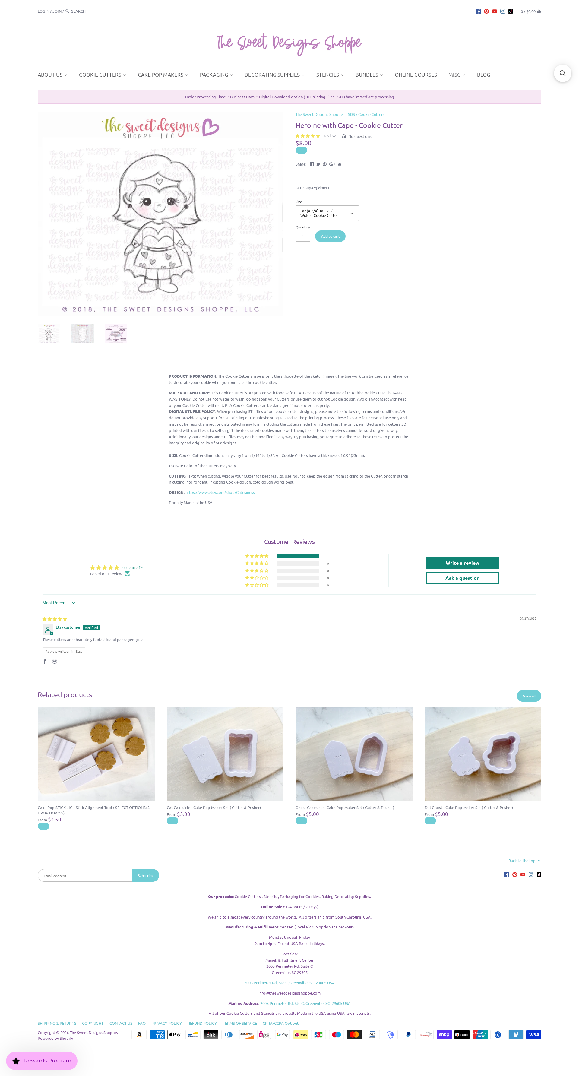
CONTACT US (120, 1023)
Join (57, 11)
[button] (308, 135)
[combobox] (88, 11)
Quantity (303, 227)
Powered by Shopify (55, 1038)
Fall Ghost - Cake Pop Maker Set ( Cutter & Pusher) (469, 807)
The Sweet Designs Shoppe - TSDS (325, 114)
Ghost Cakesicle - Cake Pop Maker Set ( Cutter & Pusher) (345, 807)
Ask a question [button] (462, 578)
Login (43, 11)
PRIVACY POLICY (166, 1023)
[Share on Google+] (332, 163)
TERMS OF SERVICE (240, 1023)
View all (529, 696)
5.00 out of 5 (132, 567)
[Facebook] (478, 11)
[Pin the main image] (325, 163)
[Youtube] (494, 11)
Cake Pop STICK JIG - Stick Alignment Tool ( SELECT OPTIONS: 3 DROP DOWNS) (94, 810)
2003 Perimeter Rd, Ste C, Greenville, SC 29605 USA (289, 982)
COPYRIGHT (92, 1023)
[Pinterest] (486, 11)
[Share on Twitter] (318, 163)
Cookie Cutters (371, 114)
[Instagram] (502, 11)
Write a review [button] (462, 563)
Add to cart (330, 236)
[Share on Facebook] (312, 163)
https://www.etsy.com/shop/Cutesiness (220, 492)
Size (299, 201)
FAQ (142, 1023)
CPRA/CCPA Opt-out (281, 1023)
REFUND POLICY (202, 1023)
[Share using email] (339, 163)
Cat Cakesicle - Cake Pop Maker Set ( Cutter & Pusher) (214, 807)
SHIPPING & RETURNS (57, 1023)
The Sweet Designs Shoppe (93, 1032)
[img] (55, 618)
